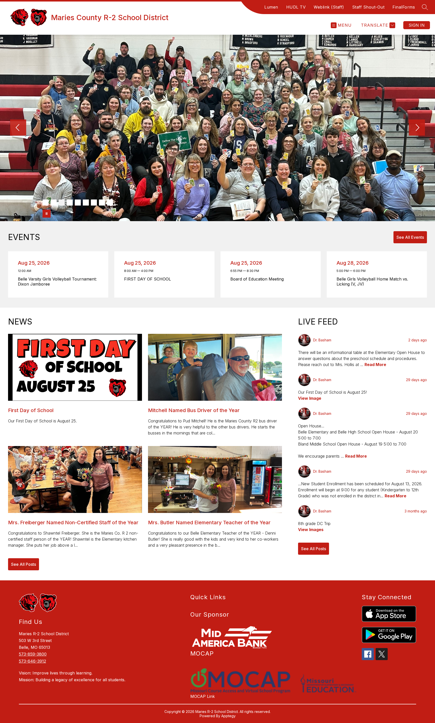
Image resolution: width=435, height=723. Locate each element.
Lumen (271, 7)
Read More (375, 364)
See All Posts (23, 564)
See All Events (410, 237)
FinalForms (403, 7)
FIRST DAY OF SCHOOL (149, 279)
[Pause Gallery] (47, 214)
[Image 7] (94, 202)
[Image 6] (86, 202)
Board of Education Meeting (258, 279)
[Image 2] (54, 202)
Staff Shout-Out (368, 7)
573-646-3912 (32, 661)
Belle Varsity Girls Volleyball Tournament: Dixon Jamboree (57, 281)
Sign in (417, 25)
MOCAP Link (202, 696)
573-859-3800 (33, 654)
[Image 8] (102, 202)
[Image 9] (110, 202)
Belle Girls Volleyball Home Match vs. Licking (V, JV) (372, 281)
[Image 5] (78, 202)
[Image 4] (70, 202)
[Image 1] (46, 202)
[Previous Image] (18, 128)
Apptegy (228, 716)
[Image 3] (62, 202)
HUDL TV (296, 7)
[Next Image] (417, 128)
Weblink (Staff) (329, 7)
